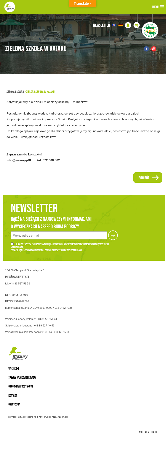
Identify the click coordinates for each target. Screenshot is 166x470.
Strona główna (15, 92)
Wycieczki (13, 368)
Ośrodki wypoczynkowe (20, 386)
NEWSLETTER (101, 25)
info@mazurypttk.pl (17, 277)
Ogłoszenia (14, 404)
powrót (144, 177)
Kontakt (12, 395)
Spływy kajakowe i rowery (22, 377)
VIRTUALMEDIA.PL (148, 432)
